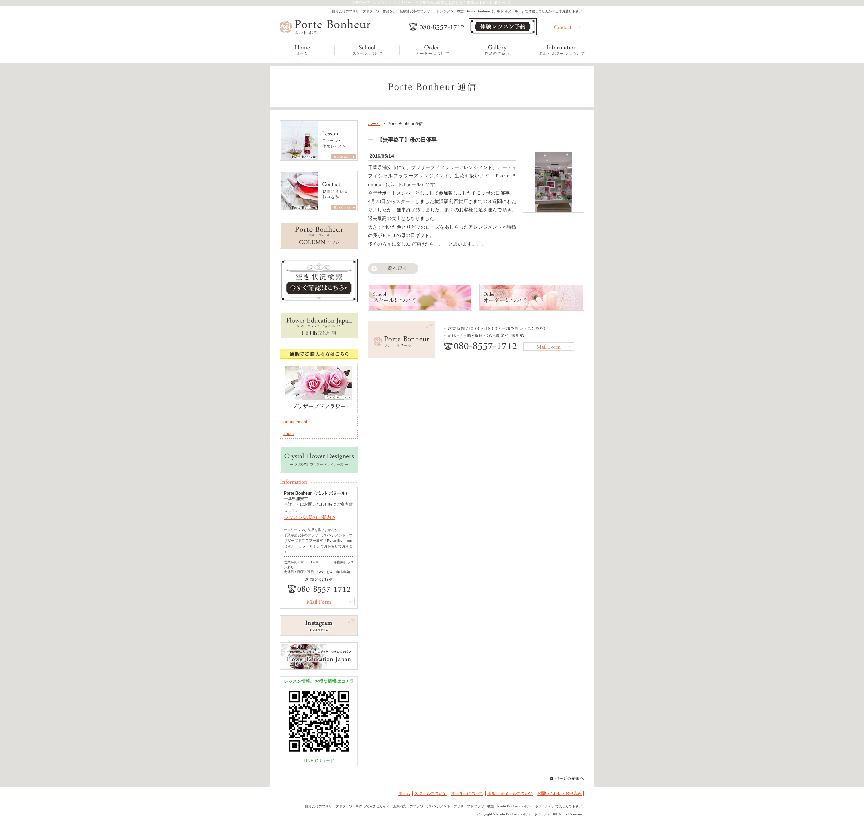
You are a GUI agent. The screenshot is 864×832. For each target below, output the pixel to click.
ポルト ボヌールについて (510, 793)
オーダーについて (467, 793)
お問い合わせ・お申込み (559, 793)
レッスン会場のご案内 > (309, 517)
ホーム (374, 123)
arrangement (295, 422)
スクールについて (430, 793)
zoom (289, 433)
